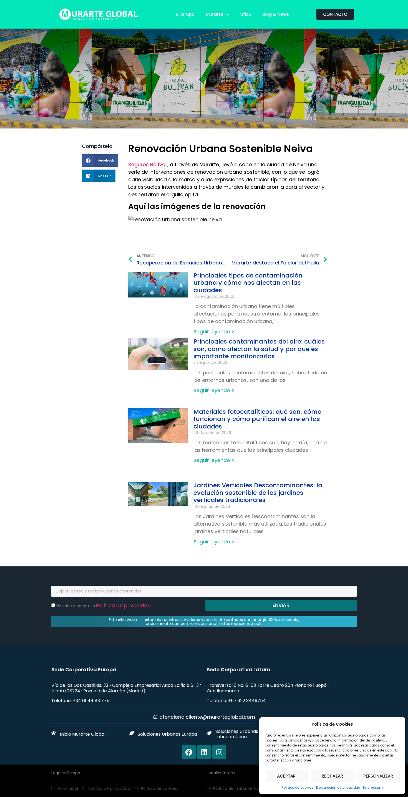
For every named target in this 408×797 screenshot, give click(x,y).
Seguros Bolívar (147, 164)
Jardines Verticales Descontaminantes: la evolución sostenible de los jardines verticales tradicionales (257, 492)
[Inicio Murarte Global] (53, 733)
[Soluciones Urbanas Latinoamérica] (209, 733)
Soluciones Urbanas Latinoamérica (236, 734)
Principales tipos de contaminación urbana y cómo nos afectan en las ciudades (248, 282)
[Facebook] (189, 752)
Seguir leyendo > (214, 331)
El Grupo (185, 14)
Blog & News (275, 14)
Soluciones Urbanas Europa (167, 734)
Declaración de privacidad (338, 787)
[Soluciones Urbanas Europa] (131, 733)
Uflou (245, 14)
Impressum (373, 787)
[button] (100, 160)
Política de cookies (297, 787)
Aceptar (286, 776)
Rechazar (332, 776)
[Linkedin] (204, 752)
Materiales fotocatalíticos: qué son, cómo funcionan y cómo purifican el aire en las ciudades (257, 419)
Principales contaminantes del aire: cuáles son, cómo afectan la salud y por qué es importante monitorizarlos (259, 348)
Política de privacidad (123, 605)
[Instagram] (219, 752)
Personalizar (378, 776)
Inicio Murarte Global (82, 734)
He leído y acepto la (103, 606)
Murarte (214, 14)
